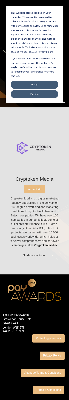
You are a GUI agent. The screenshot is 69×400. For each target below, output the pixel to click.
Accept (34, 84)
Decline (34, 93)
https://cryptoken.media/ (42, 245)
